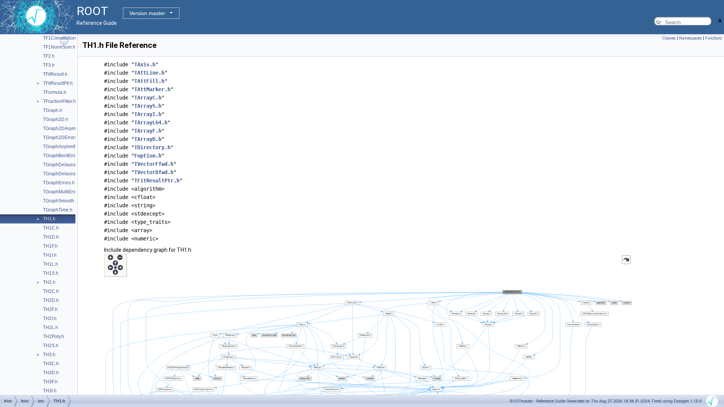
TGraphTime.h (57, 210)
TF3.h (49, 65)
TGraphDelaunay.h (62, 164)
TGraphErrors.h (59, 182)
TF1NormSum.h (59, 47)
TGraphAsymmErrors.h (66, 146)
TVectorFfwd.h (153, 164)
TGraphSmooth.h (60, 201)
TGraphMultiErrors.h (63, 191)
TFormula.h (54, 92)
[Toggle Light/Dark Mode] (719, 20)
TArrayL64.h (150, 122)
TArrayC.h (147, 98)
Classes (669, 38)
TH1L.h (50, 264)
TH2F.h (50, 309)
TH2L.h (50, 327)
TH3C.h (51, 363)
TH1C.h (51, 228)
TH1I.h (50, 255)
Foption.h (147, 156)
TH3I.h (50, 390)
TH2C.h (51, 291)
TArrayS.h (147, 106)
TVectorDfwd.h (153, 172)
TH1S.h (50, 273)
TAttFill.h (149, 81)
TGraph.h (52, 110)
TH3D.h (51, 372)
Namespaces (690, 38)
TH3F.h (50, 381)
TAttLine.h (149, 73)
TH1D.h (51, 237)
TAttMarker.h (152, 89)
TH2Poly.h (53, 336)
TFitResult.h (55, 74)
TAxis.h (144, 64)
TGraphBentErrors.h (63, 155)
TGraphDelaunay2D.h (65, 173)
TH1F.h (50, 246)
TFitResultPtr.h (58, 83)
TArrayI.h (147, 114)
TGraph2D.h (55, 119)
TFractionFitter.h (59, 101)
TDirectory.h (152, 147)
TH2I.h (50, 318)
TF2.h (49, 56)
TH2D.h (51, 300)
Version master (147, 13)
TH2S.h (50, 345)
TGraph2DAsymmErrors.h (69, 128)
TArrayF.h (147, 131)
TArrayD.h (147, 139)
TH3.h (49, 354)
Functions (713, 38)
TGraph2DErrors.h (62, 137)
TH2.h (49, 282)
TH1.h (49, 219)
